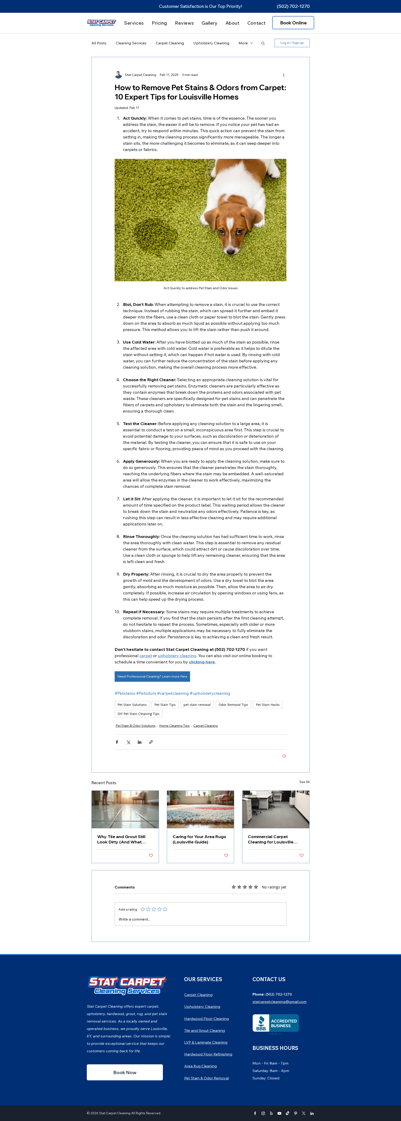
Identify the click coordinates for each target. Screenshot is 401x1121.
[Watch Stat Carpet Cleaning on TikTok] (287, 1113)
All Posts (99, 43)
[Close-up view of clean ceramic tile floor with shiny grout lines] (125, 809)
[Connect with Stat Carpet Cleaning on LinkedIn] (312, 1113)
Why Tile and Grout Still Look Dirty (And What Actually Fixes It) (121, 839)
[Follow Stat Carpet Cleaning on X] (303, 1113)
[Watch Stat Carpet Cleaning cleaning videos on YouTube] (279, 1113)
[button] (293, 6)
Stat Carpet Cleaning (114, 1113)
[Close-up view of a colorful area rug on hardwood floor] (200, 809)
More (243, 43)
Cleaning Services (131, 43)
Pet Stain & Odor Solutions (135, 726)
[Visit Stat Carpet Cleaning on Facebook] (255, 1113)
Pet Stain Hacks (268, 704)
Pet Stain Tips (165, 704)
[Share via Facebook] (117, 742)
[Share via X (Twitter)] (128, 742)
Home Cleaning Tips (174, 726)
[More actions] (283, 75)
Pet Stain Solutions (132, 704)
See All (304, 782)
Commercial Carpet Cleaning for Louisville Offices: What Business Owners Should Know (271, 839)
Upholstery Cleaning (211, 43)
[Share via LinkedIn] (139, 742)
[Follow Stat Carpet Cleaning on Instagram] (263, 1113)
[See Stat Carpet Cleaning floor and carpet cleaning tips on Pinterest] (295, 1113)
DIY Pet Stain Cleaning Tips (138, 713)
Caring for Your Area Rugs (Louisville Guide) (199, 839)
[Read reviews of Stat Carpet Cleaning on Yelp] (271, 1113)
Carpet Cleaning (170, 43)
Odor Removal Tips (233, 704)
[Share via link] (151, 742)
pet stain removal (197, 704)
